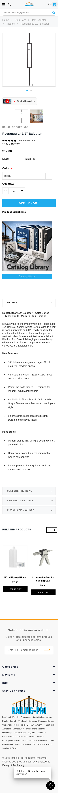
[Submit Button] (47, 650)
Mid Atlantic (47, 744)
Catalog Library (27, 276)
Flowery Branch (19, 733)
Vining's (40, 737)
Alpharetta (6, 729)
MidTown (33, 740)
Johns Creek (49, 725)
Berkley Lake (7, 744)
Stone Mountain (38, 729)
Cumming (33, 721)
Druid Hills (42, 740)
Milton (17, 744)
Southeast (6, 748)
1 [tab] (27, 90)
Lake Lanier (26, 744)
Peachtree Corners (46, 721)
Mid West (37, 744)
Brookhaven (26, 717)
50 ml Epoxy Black (15, 577)
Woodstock (22, 721)
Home (5, 20)
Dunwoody (6, 733)
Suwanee (42, 733)
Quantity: (8, 183)
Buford (17, 740)
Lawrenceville (8, 737)
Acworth (38, 725)
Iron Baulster (39, 20)
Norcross (27, 729)
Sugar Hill (32, 733)
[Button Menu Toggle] (4, 4)
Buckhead (6, 717)
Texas (14, 748)
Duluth (5, 721)
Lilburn (51, 740)
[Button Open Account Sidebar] (49, 4)
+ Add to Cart (15, 589)
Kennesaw (17, 729)
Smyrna (32, 737)
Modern (11, 23)
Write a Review (11, 143)
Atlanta (49, 717)
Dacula (24, 740)
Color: (7, 168)
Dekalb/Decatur (27, 725)
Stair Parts (20, 20)
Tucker (16, 725)
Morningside (7, 740)
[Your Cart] (54, 4)
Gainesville (7, 725)
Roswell (12, 721)
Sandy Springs (38, 717)
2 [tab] (31, 90)
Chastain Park (22, 737)
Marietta (15, 717)
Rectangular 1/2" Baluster (35, 23)
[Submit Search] (53, 12)
